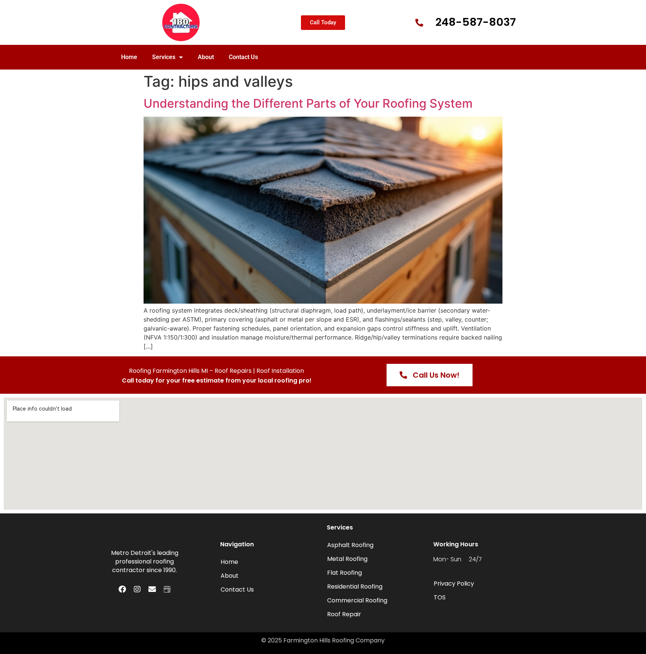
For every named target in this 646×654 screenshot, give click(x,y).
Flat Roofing (344, 572)
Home (129, 57)
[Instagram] (137, 589)
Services (163, 57)
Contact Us (243, 57)
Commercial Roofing (357, 600)
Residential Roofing (354, 586)
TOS (440, 597)
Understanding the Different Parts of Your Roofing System (308, 103)
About (206, 57)
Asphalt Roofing (350, 545)
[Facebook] (122, 589)
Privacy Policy (454, 583)
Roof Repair (344, 614)
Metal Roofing (347, 559)
